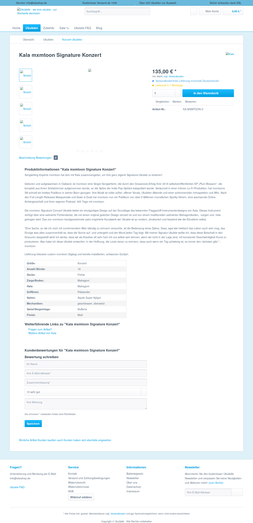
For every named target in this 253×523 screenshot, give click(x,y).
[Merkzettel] (193, 11)
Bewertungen (46, 157)
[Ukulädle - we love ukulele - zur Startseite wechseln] (43, 14)
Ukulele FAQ (17, 487)
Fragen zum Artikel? (40, 329)
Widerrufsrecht (76, 482)
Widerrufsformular (78, 487)
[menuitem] (117, 13)
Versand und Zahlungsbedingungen (89, 478)
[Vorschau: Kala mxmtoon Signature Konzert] (25, 75)
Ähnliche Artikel (28, 440)
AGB (71, 491)
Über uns (131, 482)
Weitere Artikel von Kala (42, 333)
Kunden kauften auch (50, 440)
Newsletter (132, 478)
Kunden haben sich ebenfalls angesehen (87, 440)
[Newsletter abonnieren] (237, 492)
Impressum (133, 491)
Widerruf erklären (81, 497)
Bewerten (190, 101)
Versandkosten (118, 513)
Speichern (33, 423)
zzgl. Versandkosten (174, 76)
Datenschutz (133, 487)
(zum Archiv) (216, 482)
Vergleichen (162, 101)
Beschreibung (27, 157)
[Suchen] (146, 11)
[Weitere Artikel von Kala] (230, 58)
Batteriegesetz (134, 473)
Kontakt (72, 473)
